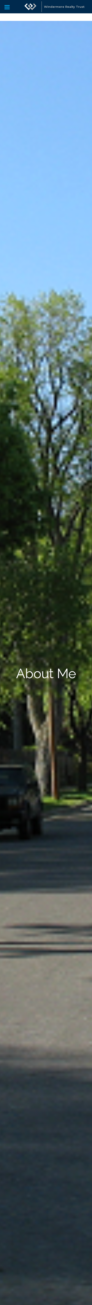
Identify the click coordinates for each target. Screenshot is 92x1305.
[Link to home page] (30, 6)
